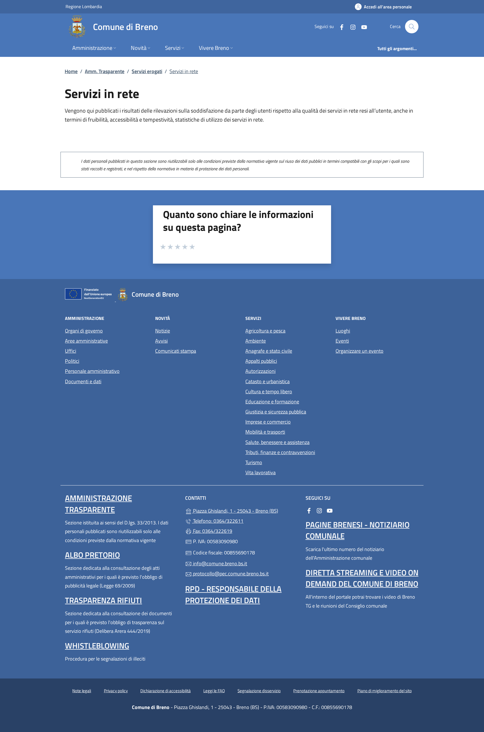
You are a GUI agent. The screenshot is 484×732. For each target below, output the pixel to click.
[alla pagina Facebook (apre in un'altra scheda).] (339, 26)
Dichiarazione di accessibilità (165, 690)
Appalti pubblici (261, 361)
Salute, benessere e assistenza (277, 442)
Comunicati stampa (175, 351)
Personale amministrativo (92, 371)
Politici (72, 361)
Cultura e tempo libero (268, 391)
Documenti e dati (83, 381)
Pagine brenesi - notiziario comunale (357, 530)
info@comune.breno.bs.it (219, 563)
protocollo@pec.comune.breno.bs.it (230, 573)
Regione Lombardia (84, 6)
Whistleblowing (97, 646)
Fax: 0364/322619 (212, 531)
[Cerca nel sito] (411, 26)
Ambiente (255, 341)
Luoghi (343, 330)
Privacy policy (116, 690)
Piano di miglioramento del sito (384, 690)
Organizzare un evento (359, 351)
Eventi (342, 341)
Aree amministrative (86, 341)
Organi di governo (84, 330)
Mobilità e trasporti (265, 432)
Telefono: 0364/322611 (217, 521)
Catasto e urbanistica (267, 381)
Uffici (70, 351)
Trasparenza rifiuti (103, 600)
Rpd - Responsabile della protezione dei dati (233, 594)
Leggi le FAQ (214, 690)
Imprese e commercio (268, 422)
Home (71, 71)
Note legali (81, 690)
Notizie (162, 330)
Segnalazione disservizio (259, 690)
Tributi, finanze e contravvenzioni (280, 452)
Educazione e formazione (272, 401)
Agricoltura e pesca (265, 330)
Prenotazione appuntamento (319, 690)
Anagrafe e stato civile (268, 351)
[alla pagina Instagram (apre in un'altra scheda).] (350, 26)
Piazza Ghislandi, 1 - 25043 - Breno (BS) (245, 510)
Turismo (253, 462)
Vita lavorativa (260, 472)
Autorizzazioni (260, 371)
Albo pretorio (92, 555)
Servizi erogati (147, 71)
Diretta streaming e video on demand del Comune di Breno (362, 578)
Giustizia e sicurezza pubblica (275, 411)
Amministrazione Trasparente (98, 503)
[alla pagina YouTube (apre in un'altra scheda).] (361, 26)
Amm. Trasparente (104, 71)
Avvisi (161, 341)
